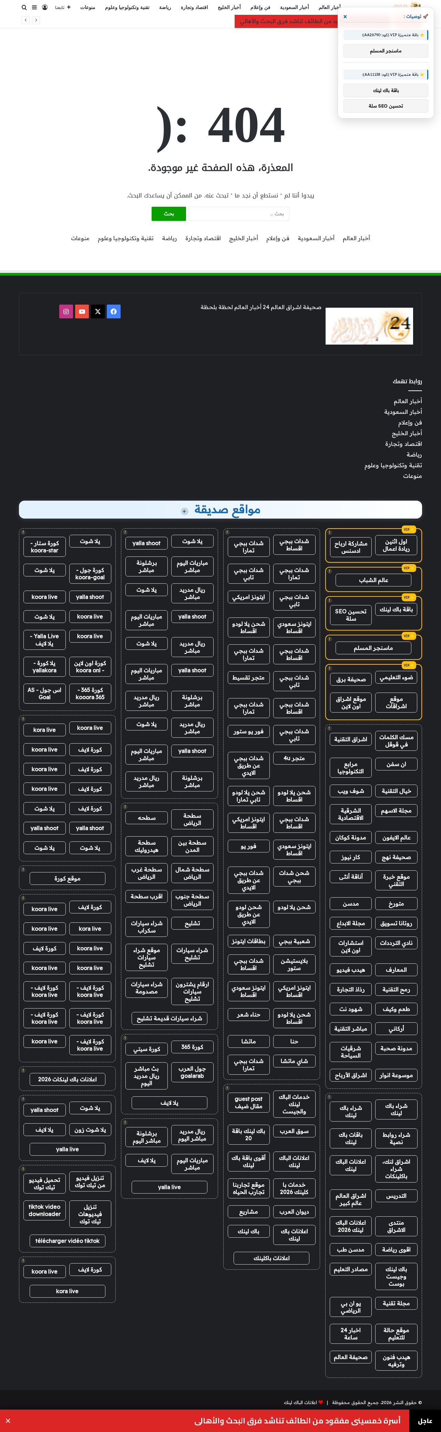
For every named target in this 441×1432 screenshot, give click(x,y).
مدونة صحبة (396, 1048)
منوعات (87, 7)
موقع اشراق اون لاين (351, 702)
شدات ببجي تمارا (249, 547)
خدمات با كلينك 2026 (294, 1188)
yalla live (169, 1187)
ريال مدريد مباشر (192, 593)
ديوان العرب (294, 1211)
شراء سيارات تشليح (192, 954)
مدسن (351, 903)
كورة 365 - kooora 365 (90, 693)
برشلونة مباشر (146, 566)
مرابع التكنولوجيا (351, 767)
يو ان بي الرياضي (351, 1307)
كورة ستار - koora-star (44, 547)
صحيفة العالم (351, 1356)
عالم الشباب (373, 579)
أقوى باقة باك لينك (249, 1161)
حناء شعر (248, 1014)
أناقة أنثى (351, 876)
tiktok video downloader (45, 1210)
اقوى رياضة (396, 1249)
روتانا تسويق (396, 923)
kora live (44, 729)
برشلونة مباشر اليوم (147, 1137)
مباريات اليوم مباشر (192, 566)
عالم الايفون (396, 837)
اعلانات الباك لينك (351, 1165)
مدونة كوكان (350, 837)
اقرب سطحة (147, 896)
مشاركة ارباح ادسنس (351, 547)
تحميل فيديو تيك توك (44, 1183)
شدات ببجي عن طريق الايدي (249, 765)
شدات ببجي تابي (249, 573)
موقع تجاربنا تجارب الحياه (249, 1188)
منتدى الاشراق (396, 1226)
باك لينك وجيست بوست (396, 1276)
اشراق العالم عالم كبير (351, 1199)
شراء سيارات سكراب (147, 927)
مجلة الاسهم (396, 810)
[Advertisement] (220, 50)
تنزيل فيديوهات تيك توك (90, 1214)
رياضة (165, 7)
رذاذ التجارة (351, 989)
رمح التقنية (396, 989)
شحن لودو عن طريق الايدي (249, 914)
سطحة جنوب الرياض (192, 900)
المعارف (396, 969)
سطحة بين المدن (192, 846)
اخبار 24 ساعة (351, 1334)
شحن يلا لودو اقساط (248, 627)
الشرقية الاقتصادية (350, 814)
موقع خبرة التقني (396, 880)
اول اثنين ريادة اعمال (396, 545)
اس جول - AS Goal (44, 693)
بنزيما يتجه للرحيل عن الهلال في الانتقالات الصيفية (312, 1421)
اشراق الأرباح (351, 1075)
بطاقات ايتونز (249, 941)
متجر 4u (294, 758)
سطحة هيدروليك (146, 846)
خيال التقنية (396, 790)
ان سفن (396, 763)
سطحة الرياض (192, 819)
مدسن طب (351, 1249)
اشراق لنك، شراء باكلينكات (396, 1168)
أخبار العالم (330, 7)
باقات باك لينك (351, 1138)
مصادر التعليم (351, 1269)
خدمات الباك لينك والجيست (294, 1104)
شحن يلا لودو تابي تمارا (248, 796)
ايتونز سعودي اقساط (294, 627)
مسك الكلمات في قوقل (396, 741)
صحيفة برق (351, 679)
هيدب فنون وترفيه (396, 1360)
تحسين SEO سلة (351, 615)
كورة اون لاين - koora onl (90, 666)
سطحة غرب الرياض (146, 873)
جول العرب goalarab (192, 1072)
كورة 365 (192, 1046)
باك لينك (248, 1231)
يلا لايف (169, 1102)
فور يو (248, 845)
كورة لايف (90, 749)
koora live (45, 596)
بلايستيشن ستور (294, 964)
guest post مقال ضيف (249, 1102)
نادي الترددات (396, 942)
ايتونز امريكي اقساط (248, 823)
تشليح (192, 923)
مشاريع (248, 1211)
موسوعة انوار (396, 1075)
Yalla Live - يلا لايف (44, 640)
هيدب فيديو (351, 969)
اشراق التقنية (350, 739)
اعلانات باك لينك (294, 1235)
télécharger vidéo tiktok (67, 1240)
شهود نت (350, 1008)
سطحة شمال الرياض (192, 873)
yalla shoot (147, 543)
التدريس (396, 1195)
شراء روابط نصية (396, 1138)
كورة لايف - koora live (90, 991)
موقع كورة (67, 878)
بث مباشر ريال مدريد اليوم (147, 1075)
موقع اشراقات (396, 702)
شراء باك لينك (396, 1109)
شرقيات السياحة (351, 1052)
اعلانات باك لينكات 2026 (67, 1079)
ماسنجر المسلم (373, 647)
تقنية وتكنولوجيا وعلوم (127, 7)
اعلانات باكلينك (272, 1258)
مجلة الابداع (351, 923)
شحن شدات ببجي (294, 876)
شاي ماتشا (294, 1060)
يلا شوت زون (90, 1129)
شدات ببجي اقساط (294, 545)
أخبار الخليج (229, 7)
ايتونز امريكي (248, 596)
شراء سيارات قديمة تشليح (169, 1018)
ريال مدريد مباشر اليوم (192, 1135)
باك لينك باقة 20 (248, 1134)
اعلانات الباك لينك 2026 (351, 1226)
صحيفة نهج (396, 856)
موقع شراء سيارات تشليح (146, 957)
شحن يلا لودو (294, 906)
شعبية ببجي (294, 941)
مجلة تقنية (396, 1303)
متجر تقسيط (249, 677)
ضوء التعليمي (396, 677)
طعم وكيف (396, 1008)
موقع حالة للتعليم (396, 1334)
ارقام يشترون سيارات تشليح (192, 991)
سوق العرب (294, 1130)
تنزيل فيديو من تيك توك (90, 1181)
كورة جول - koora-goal (90, 573)
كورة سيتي (146, 1048)
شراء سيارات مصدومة (147, 988)
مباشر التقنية (350, 1028)
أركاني (396, 1028)
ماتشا (249, 1041)
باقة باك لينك (396, 609)
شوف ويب (351, 790)
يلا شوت (192, 541)
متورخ (396, 903)
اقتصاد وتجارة (194, 7)
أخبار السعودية (294, 7)
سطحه (147, 817)
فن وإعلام (260, 7)
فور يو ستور (249, 731)
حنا (294, 1041)
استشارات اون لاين (350, 946)
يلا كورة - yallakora (45, 666)
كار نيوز (350, 856)
